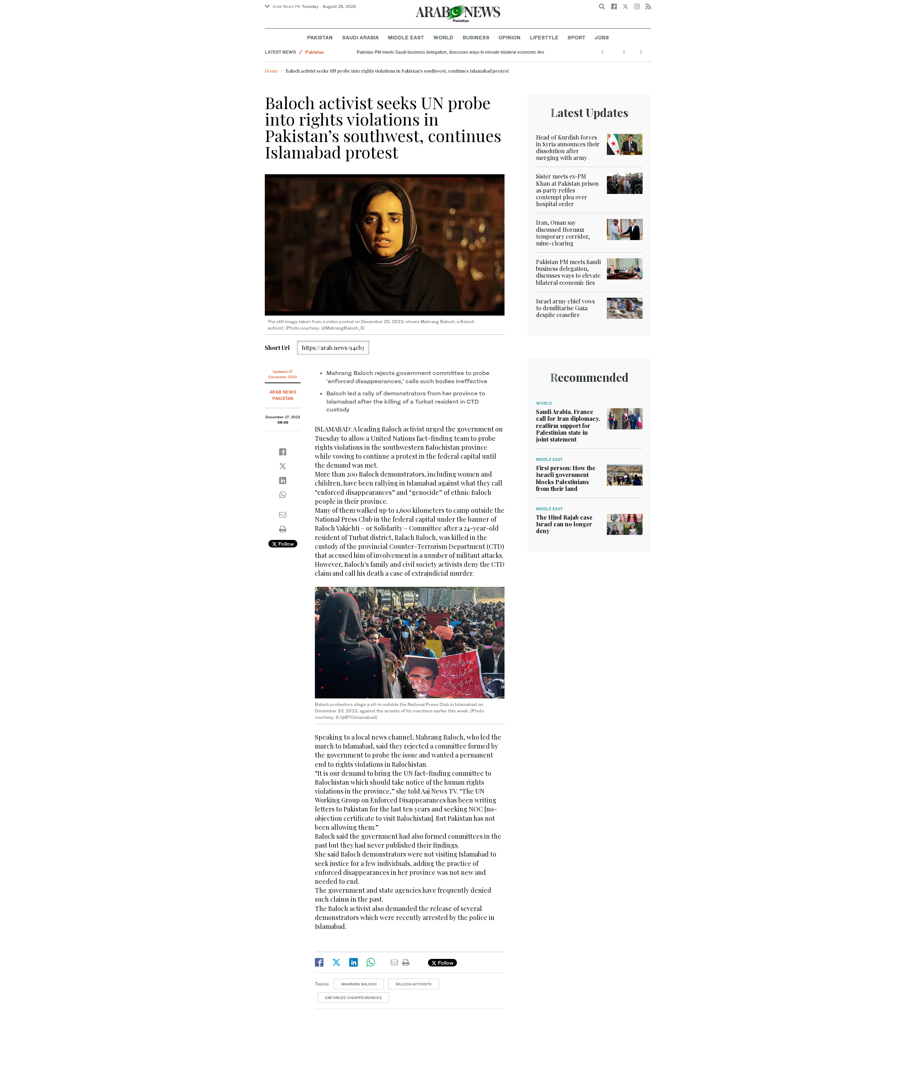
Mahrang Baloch (358, 984)
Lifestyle (544, 37)
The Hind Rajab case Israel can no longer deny (564, 524)
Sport (576, 37)
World (443, 37)
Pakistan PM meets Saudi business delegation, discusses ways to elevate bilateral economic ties (450, 52)
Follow (285, 544)
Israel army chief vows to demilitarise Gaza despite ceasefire (565, 307)
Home (271, 71)
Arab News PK (287, 6)
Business (476, 37)
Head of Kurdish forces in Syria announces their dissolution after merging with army (568, 147)
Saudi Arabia (360, 37)
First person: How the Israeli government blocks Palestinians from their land (565, 478)
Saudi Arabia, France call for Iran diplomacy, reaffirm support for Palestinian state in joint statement (568, 425)
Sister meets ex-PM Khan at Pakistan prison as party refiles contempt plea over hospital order (567, 190)
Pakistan (320, 37)
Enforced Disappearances (353, 997)
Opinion (509, 37)
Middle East (406, 37)
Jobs (602, 37)
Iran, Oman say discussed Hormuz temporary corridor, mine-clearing (563, 233)
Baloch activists (414, 984)
